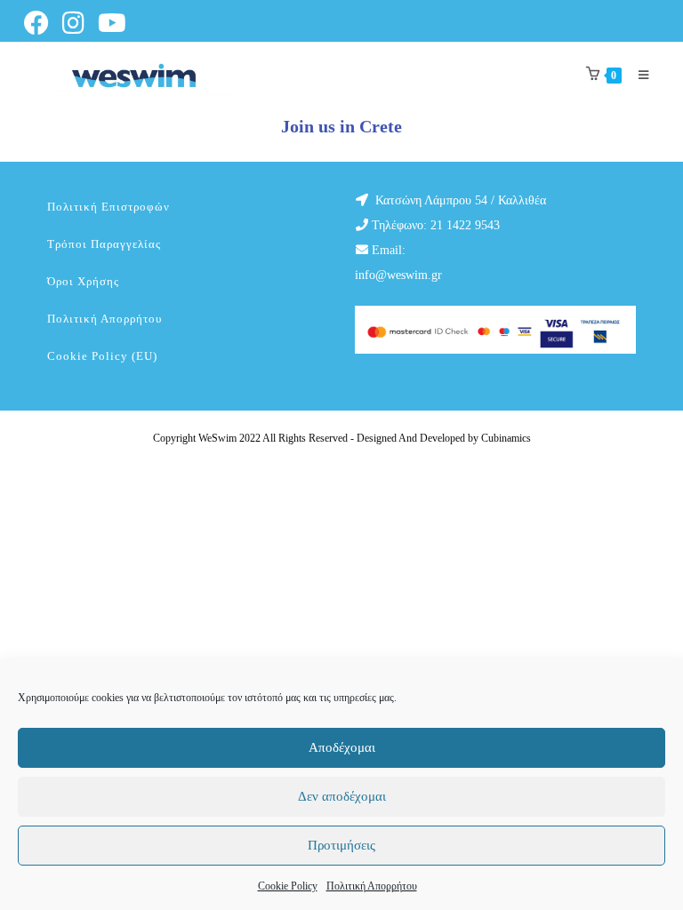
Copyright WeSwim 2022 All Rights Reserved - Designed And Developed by (317, 438)
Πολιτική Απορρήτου (371, 886)
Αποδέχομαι (342, 747)
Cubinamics (506, 438)
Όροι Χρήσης (83, 281)
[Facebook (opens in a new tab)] (41, 23)
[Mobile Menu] (637, 75)
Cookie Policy (287, 886)
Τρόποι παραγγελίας (104, 244)
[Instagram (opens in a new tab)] (76, 23)
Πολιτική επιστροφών (108, 206)
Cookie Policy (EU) (102, 356)
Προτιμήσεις (341, 845)
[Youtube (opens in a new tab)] (115, 23)
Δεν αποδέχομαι (342, 796)
